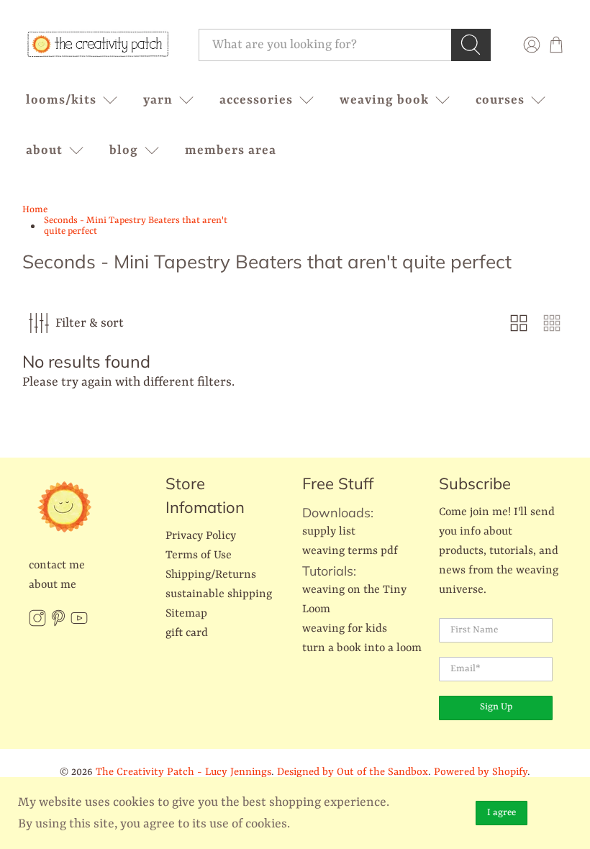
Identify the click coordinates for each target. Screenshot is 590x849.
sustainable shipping (218, 594)
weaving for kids (344, 628)
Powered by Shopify (480, 772)
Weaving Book (384, 100)
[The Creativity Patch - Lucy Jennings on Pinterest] (58, 623)
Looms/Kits (61, 100)
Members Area (230, 150)
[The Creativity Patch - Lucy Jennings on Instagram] (37, 623)
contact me (57, 565)
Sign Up (496, 707)
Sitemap (186, 613)
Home (34, 209)
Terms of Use (198, 555)
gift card (186, 633)
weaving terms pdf (350, 551)
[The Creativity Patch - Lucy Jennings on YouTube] (79, 623)
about (44, 150)
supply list (328, 531)
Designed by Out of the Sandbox (352, 772)
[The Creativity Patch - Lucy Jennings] (98, 44)
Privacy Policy (200, 536)
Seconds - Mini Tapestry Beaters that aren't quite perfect (135, 226)
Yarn (158, 100)
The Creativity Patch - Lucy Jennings (183, 772)
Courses (500, 100)
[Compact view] (551, 323)
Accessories (256, 100)
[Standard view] (518, 323)
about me (52, 584)
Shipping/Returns (210, 574)
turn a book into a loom (362, 648)
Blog (123, 150)
